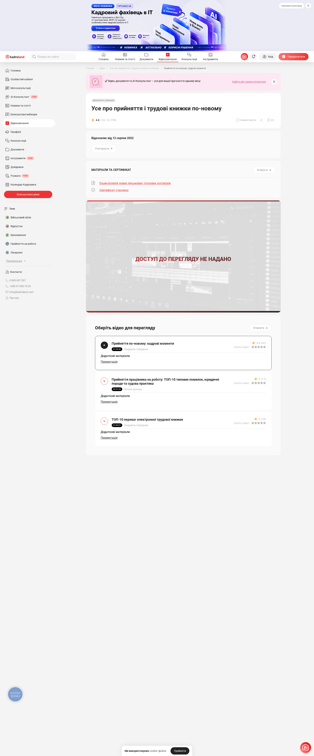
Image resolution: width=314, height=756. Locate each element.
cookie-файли (158, 750)
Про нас (14, 297)
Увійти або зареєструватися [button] (249, 81)
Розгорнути (102, 148)
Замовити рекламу (291, 5)
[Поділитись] (261, 120)
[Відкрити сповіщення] (253, 56)
